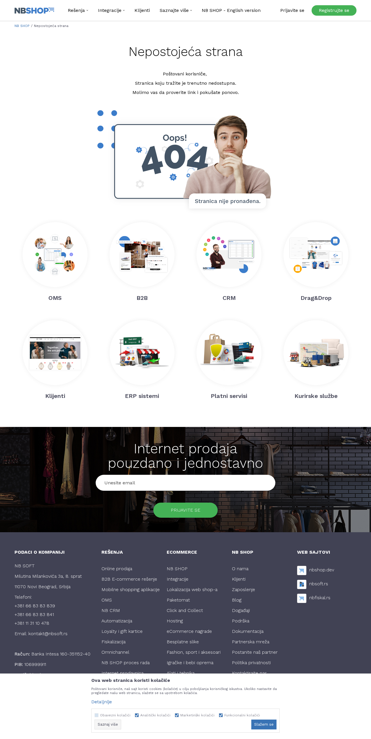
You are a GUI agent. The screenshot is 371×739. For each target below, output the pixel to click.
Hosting (175, 621)
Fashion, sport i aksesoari (194, 652)
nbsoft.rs (318, 583)
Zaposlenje (243, 589)
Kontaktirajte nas (249, 673)
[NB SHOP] (34, 10)
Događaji (241, 610)
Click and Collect (185, 610)
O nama (240, 568)
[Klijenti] (55, 352)
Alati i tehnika (180, 673)
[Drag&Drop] (315, 254)
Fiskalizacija (113, 641)
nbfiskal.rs (319, 597)
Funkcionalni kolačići (242, 715)
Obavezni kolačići (115, 715)
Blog (236, 600)
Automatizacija (116, 621)
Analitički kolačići (155, 715)
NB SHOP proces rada (125, 662)
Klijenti (238, 579)
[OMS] (55, 254)
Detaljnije (101, 701)
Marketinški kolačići (197, 715)
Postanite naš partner (255, 652)
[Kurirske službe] (315, 352)
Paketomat (178, 600)
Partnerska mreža (250, 641)
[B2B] (142, 254)
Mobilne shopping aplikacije (130, 589)
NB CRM (110, 610)
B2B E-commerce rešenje (129, 579)
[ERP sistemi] (142, 352)
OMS (106, 600)
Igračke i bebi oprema (190, 662)
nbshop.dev (321, 570)
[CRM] (229, 254)
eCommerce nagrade (189, 631)
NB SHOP (22, 26)
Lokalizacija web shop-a (192, 589)
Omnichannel (115, 652)
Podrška (240, 621)
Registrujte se (334, 10)
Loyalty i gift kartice (122, 631)
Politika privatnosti (251, 662)
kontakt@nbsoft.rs (48, 633)
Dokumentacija (247, 631)
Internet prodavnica (122, 673)
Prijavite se (185, 510)
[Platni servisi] (229, 352)
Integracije (177, 579)
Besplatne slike (183, 641)
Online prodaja (116, 568)
